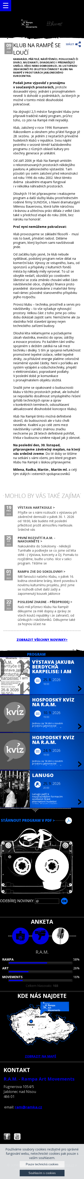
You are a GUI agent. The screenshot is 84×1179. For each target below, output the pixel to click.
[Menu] (5, 5)
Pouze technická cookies (42, 1164)
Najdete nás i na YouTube (17, 1137)
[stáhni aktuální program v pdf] (42, 820)
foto (20, 936)
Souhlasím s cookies (42, 1173)
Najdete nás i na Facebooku (7, 1137)
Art (5, 968)
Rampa (8, 959)
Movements (12, 977)
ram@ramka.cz (28, 1107)
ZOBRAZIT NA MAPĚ (40, 1056)
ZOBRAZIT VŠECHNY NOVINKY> (42, 639)
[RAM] (42, 26)
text (60, 936)
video (40, 936)
